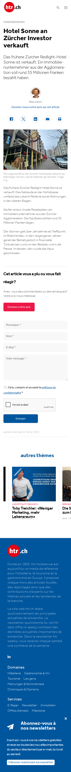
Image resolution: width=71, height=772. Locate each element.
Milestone (38, 710)
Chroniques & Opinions (23, 689)
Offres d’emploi (18, 710)
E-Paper (13, 705)
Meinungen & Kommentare (26, 684)
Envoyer (21, 419)
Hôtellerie (14, 673)
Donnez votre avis (19, 307)
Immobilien (48, 705)
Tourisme (14, 678)
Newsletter (29, 705)
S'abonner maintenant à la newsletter (30, 762)
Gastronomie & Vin (37, 673)
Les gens (30, 678)
